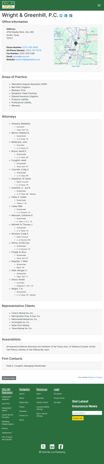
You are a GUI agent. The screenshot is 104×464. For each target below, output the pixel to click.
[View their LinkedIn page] (66, 16)
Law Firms (6, 404)
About (21, 420)
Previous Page (9, 378)
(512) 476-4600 (30, 47)
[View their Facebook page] (71, 16)
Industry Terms (42, 402)
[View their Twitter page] (61, 16)
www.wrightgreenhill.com (28, 59)
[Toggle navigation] (99, 5)
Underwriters (7, 433)
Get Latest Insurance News (84, 403)
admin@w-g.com (21, 56)
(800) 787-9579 (33, 50)
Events (21, 407)
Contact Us (23, 415)
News (39, 394)
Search (22, 394)
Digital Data (23, 402)
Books (21, 398)
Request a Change (95, 377)
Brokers (5, 428)
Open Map (76, 66)
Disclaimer (58, 394)
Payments (23, 411)
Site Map (57, 402)
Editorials (40, 398)
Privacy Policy (59, 398)
